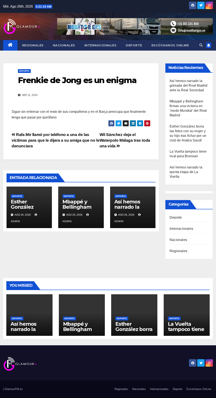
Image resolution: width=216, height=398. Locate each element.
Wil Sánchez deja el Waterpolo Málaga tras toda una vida (125, 140)
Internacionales (100, 45)
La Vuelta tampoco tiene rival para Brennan (186, 332)
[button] (201, 45)
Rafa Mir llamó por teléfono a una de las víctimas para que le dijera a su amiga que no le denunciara (56, 140)
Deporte (134, 45)
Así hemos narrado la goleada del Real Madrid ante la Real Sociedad (189, 85)
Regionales (33, 45)
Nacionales (64, 45)
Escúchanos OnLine (170, 45)
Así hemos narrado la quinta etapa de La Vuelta (186, 171)
